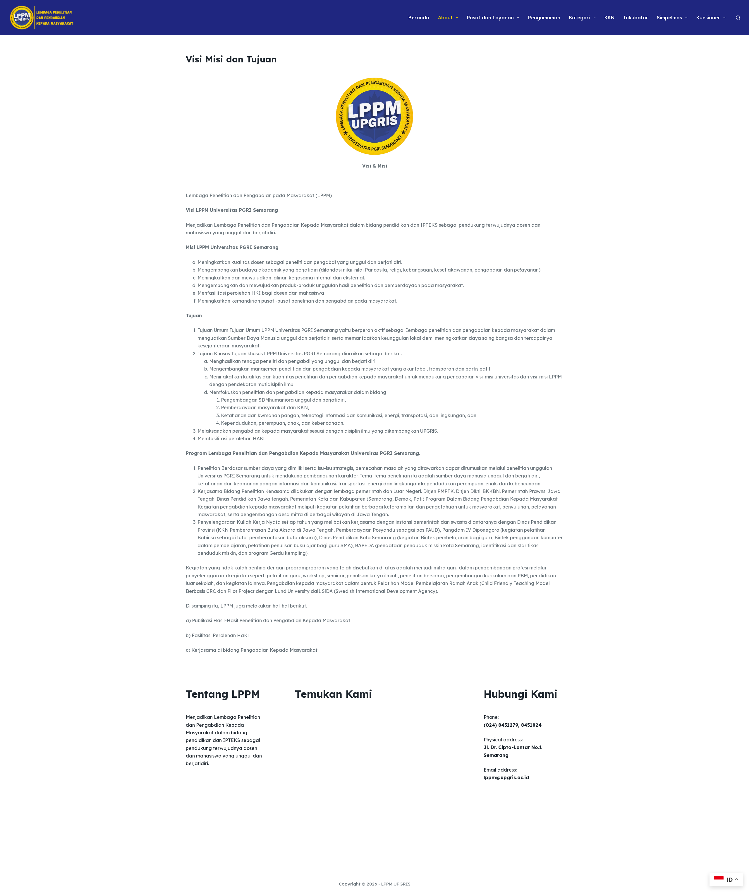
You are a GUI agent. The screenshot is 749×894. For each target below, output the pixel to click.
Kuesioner (708, 18)
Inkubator (635, 18)
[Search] (738, 18)
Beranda (418, 18)
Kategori (579, 18)
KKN (609, 18)
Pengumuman (544, 18)
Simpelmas (669, 18)
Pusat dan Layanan (490, 18)
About (445, 18)
